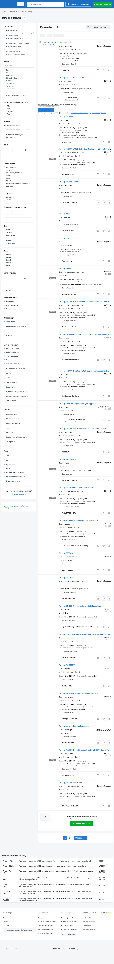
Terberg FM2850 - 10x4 (68, 182)
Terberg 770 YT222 (67, 238)
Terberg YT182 (65, 214)
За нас (5, 918)
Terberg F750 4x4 (66, 553)
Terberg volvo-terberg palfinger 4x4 (74, 726)
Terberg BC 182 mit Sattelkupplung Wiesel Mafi (78, 520)
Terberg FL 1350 (7, 885)
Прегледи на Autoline (45, 929)
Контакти (6, 925)
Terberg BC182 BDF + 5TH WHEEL (73, 78)
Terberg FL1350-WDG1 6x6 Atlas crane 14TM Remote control (84, 634)
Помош (5, 922)
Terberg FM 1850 (7, 892)
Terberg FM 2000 (66, 117)
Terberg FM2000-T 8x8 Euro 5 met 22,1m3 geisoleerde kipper (84, 334)
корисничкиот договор (98, 113)
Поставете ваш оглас (81, 824)
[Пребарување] (29, 4)
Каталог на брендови (45, 933)
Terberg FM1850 (6, 899)
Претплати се (46, 110)
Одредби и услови (44, 918)
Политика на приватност (46, 922)
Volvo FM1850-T (65, 43)
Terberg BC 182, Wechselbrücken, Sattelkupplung (80, 606)
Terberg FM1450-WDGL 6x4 (70, 783)
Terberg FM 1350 (7, 872)
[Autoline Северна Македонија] (8, 4)
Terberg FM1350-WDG (68, 459)
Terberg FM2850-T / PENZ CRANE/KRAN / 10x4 (78, 693)
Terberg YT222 (8, 861)
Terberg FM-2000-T (67, 665)
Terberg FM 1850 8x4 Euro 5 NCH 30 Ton (76, 488)
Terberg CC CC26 (66, 578)
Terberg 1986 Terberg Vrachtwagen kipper (76, 404)
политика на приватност (79, 113)
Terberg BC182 (8, 866)
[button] (104, 70)
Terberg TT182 (65, 268)
